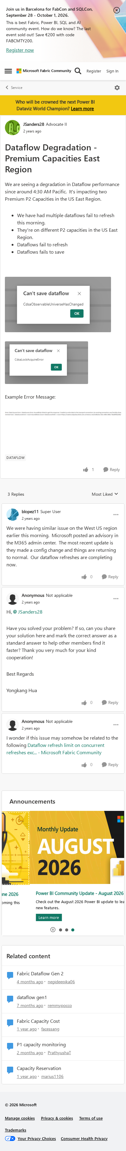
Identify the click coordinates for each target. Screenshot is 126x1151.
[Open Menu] (117, 87)
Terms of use (91, 1118)
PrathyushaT (59, 1052)
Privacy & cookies (57, 1118)
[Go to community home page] (44, 71)
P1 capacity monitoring (41, 1044)
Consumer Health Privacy (84, 1138)
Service (16, 87)
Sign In (112, 70)
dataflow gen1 (32, 997)
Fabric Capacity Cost (38, 1021)
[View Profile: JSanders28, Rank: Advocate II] (12, 127)
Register (94, 70)
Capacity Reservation (39, 1068)
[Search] (78, 71)
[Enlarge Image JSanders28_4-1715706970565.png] (63, 413)
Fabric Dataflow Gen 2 (40, 973)
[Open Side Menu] (8, 71)
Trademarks (15, 1129)
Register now (20, 50)
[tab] (60, 930)
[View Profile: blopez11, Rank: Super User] (12, 515)
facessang (50, 1029)
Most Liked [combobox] (105, 494)
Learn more (82, 108)
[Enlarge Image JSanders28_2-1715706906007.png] (46, 362)
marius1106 (52, 1076)
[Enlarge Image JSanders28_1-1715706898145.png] (58, 304)
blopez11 (30, 511)
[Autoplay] (53, 930)
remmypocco (60, 1005)
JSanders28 (33, 124)
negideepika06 (61, 981)
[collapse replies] (63, 506)
